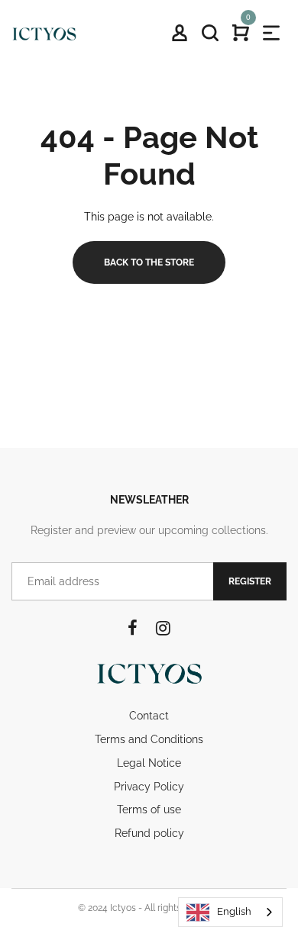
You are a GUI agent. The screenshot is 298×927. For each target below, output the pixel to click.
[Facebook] (133, 628)
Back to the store (149, 262)
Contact (149, 716)
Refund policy (149, 833)
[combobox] (230, 912)
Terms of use (149, 809)
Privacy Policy (149, 787)
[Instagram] (163, 628)
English (234, 911)
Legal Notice (149, 763)
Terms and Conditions (149, 739)
